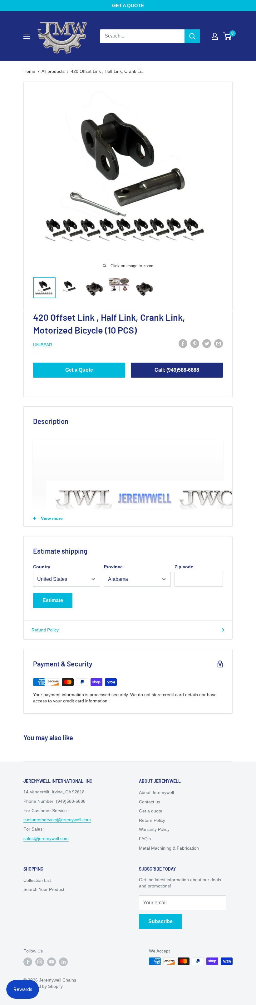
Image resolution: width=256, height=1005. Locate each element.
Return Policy (152, 820)
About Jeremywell (156, 792)
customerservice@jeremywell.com (57, 819)
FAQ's (145, 838)
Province (113, 566)
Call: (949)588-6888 (177, 370)
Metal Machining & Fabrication (169, 848)
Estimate (52, 600)
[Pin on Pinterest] (194, 343)
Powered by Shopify (43, 986)
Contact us (149, 801)
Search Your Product (43, 889)
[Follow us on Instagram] (39, 961)
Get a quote (150, 810)
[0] (227, 36)
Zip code (184, 566)
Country (41, 566)
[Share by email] (218, 343)
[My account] (215, 36)
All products (53, 71)
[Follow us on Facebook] (27, 961)
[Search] (192, 36)
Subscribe (160, 921)
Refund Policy (45, 629)
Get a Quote (79, 370)
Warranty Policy (154, 829)
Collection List (37, 880)
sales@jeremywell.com (46, 838)
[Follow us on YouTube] (51, 961)
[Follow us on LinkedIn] (63, 961)
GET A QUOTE (128, 5)
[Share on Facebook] (183, 343)
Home (29, 71)
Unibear (42, 344)
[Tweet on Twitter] (206, 343)
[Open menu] (26, 36)
